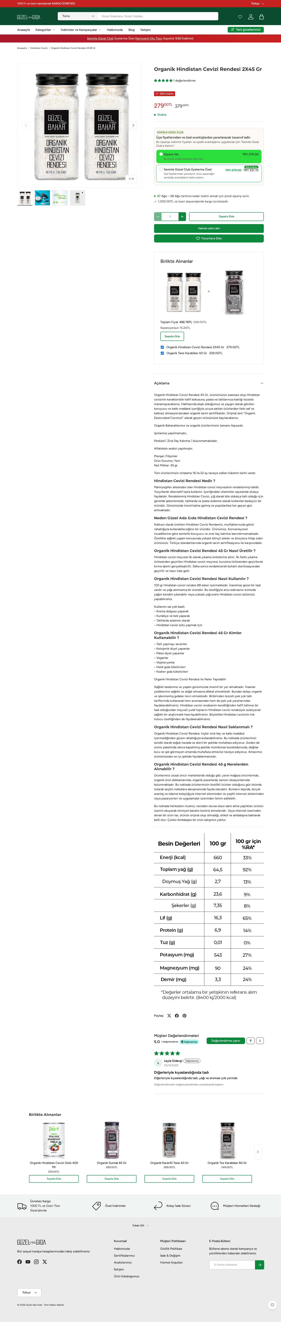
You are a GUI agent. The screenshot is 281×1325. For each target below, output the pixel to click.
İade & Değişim (170, 1255)
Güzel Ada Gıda (34, 1305)
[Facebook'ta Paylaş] (177, 1016)
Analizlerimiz (123, 1262)
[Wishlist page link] (240, 17)
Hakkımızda (115, 30)
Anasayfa (23, 30)
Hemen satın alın (209, 228)
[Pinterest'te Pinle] (184, 1016)
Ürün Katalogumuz (126, 1276)
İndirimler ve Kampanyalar (79, 30)
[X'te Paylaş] (169, 1016)
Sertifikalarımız (124, 1255)
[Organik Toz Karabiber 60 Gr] (227, 1140)
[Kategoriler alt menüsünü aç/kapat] (53, 29)
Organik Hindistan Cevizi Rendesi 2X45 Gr (73, 48)
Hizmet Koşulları (171, 1262)
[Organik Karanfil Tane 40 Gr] (169, 1140)
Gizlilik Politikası (171, 1248)
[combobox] (138, 16)
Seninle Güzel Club (100, 38)
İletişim (145, 30)
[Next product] (258, 1152)
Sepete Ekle (226, 216)
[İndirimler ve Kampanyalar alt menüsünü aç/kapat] (99, 29)
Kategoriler (43, 30)
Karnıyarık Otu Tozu (148, 38)
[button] (163, 80)
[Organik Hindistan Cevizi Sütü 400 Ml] (54, 1140)
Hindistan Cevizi (39, 48)
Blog (131, 30)
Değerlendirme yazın (225, 1040)
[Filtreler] (251, 1041)
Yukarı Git (138, 1225)
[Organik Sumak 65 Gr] (111, 1140)
